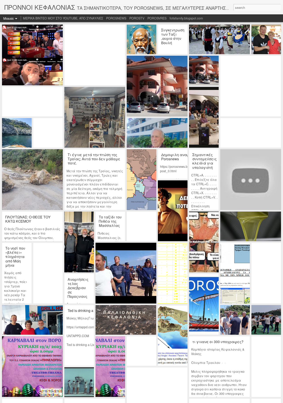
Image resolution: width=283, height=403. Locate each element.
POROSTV (136, 18)
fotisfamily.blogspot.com (186, 18)
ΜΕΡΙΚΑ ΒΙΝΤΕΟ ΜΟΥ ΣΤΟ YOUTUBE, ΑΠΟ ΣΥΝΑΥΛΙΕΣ (63, 18)
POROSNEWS (116, 18)
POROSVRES (156, 18)
